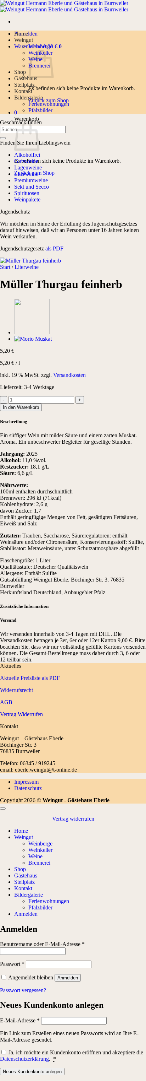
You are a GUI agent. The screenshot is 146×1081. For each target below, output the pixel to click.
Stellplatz (24, 85)
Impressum (26, 782)
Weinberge (40, 46)
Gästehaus (25, 78)
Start (5, 267)
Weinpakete (27, 199)
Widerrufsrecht (16, 690)
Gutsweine (26, 161)
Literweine (26, 174)
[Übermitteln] (3, 138)
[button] (15, 112)
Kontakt (23, 91)
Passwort (12, 964)
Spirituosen (26, 193)
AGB (6, 702)
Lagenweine (28, 167)
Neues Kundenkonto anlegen (32, 1071)
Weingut (23, 40)
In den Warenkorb (21, 407)
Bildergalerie (28, 97)
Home (21, 34)
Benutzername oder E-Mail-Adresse (42, 944)
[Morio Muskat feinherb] (33, 339)
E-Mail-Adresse (20, 1020)
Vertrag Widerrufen (21, 714)
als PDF (53, 248)
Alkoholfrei (27, 155)
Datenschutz (28, 788)
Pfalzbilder (40, 110)
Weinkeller (40, 850)
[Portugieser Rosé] (32, 332)
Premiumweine (31, 180)
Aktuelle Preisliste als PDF (30, 678)
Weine (35, 856)
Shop (20, 72)
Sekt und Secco (31, 187)
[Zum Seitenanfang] (3, 808)
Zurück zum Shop (48, 100)
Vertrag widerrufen (73, 819)
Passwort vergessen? (23, 990)
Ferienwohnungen (48, 104)
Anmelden (67, 977)
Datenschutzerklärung (24, 1059)
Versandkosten (69, 375)
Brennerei (39, 863)
